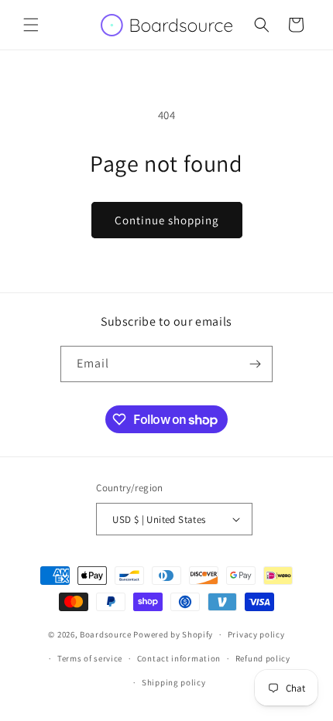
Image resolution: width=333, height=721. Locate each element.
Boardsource (106, 634)
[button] (31, 25)
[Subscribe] (255, 364)
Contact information (179, 658)
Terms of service (89, 658)
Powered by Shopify (173, 634)
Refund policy (262, 658)
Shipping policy (174, 682)
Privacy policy (256, 634)
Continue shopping (167, 220)
